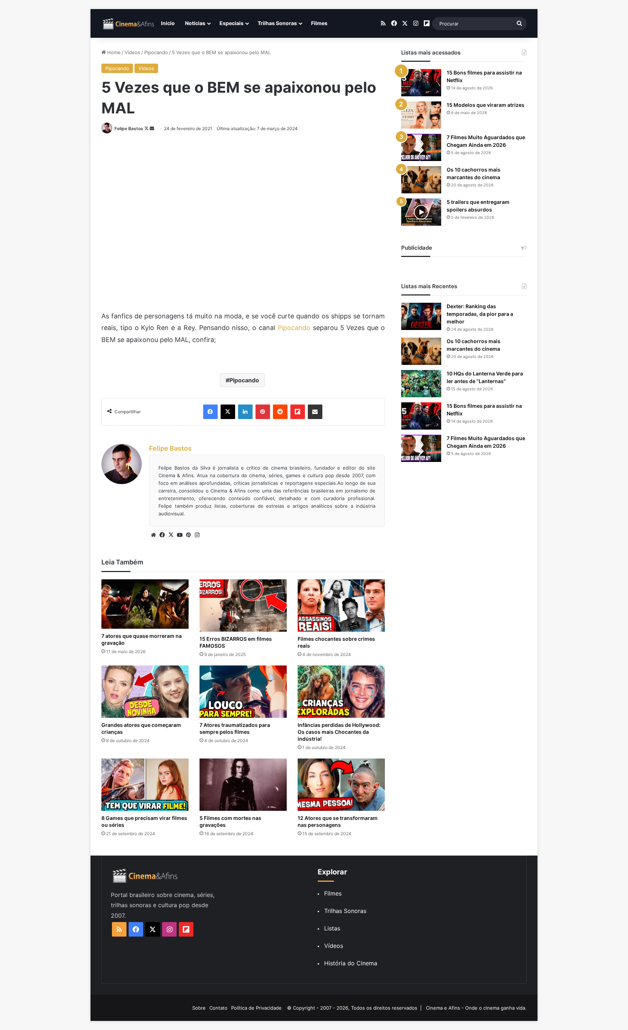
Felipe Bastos (128, 128)
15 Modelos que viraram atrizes (485, 105)
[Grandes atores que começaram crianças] (145, 691)
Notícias (195, 23)
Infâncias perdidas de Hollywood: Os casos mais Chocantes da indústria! (339, 732)
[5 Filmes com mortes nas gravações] (243, 785)
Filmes (319, 23)
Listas (332, 928)
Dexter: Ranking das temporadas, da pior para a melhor (480, 314)
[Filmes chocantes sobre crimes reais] (341, 605)
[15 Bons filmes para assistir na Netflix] (421, 82)
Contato (218, 1008)
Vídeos (132, 52)
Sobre (199, 1008)
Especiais (231, 23)
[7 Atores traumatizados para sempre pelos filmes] (243, 691)
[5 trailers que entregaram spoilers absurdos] (421, 212)
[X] (170, 535)
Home (113, 52)
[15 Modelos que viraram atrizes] (421, 115)
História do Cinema (350, 963)
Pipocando (156, 52)
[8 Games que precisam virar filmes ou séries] (145, 785)
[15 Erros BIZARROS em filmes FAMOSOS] (243, 605)
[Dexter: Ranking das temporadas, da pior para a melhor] (421, 316)
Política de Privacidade (256, 1008)
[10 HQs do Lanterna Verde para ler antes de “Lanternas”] (421, 383)
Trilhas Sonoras (277, 23)
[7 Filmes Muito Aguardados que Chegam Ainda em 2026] (421, 147)
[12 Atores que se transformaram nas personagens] (341, 785)
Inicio (168, 23)
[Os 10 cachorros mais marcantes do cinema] (421, 179)
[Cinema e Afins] (128, 24)
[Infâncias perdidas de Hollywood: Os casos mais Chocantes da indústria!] (341, 691)
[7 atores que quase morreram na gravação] (145, 603)
